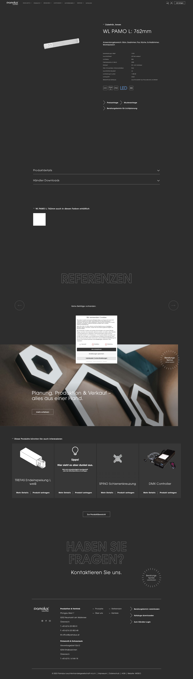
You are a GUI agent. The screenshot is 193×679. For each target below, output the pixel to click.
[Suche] (167, 3)
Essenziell (83, 344)
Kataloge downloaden (144, 615)
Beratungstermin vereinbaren (147, 609)
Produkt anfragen (41, 493)
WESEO (138, 673)
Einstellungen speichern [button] (96, 354)
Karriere (115, 613)
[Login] (171, 3)
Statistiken (96, 344)
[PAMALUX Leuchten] (12, 3)
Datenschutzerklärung (108, 338)
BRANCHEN (47, 3)
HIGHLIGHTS (26, 3)
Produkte (99, 609)
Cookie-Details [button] (89, 361)
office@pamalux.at (70, 635)
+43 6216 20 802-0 (69, 626)
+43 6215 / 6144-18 (70, 659)
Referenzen (117, 609)
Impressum (102, 673)
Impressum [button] (105, 361)
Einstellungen (99, 339)
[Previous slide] (19, 305)
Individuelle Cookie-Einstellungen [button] (96, 358)
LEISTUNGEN (57, 3)
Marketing (110, 344)
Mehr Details (22, 493)
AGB (123, 673)
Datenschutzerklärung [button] (97, 361)
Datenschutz (114, 673)
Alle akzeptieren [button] (96, 349)
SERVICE (79, 3)
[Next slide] (173, 305)
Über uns (99, 613)
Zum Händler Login (142, 622)
